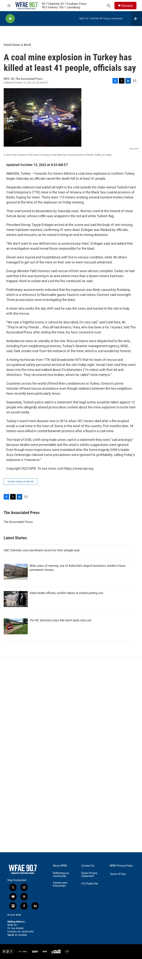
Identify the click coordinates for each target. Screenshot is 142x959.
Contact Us (87, 865)
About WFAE (60, 865)
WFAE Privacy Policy (121, 865)
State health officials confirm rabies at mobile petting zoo (66, 593)
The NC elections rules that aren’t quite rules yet (60, 620)
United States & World (17, 45)
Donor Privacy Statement (89, 875)
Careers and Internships (60, 884)
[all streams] (136, 18)
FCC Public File (89, 883)
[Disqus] (71, 707)
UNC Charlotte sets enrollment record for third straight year (42, 550)
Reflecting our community (61, 875)
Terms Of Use (118, 874)
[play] (10, 19)
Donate (127, 6)
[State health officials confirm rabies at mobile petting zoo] (16, 599)
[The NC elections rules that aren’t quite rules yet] (16, 626)
